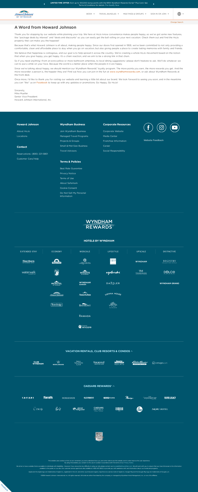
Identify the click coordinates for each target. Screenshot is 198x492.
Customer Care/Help (28, 158)
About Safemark (69, 183)
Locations (22, 136)
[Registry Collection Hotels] (169, 262)
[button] (44, 4)
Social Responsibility (114, 151)
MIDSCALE (85, 251)
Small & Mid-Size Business (73, 146)
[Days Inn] (56, 262)
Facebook (42, 82)
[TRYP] (113, 262)
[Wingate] (85, 273)
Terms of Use (67, 178)
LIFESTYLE (113, 251)
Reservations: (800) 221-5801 (32, 154)
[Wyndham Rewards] (99, 224)
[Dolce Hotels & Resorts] (169, 273)
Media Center (110, 136)
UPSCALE (141, 251)
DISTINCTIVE (169, 251)
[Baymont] (85, 305)
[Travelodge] (56, 305)
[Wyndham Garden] (85, 284)
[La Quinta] (85, 262)
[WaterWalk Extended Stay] (28, 273)
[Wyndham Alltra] (113, 305)
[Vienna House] (113, 295)
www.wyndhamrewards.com (125, 71)
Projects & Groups (69, 141)
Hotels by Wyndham (99, 240)
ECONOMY (57, 251)
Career (106, 146)
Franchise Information (114, 141)
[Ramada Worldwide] (85, 316)
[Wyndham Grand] (169, 284)
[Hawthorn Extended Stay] (28, 262)
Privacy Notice (68, 173)
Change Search (176, 22)
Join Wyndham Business (73, 131)
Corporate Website (113, 131)
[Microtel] (56, 284)
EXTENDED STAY (28, 251)
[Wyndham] (141, 262)
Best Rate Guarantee (71, 168)
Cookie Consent (68, 188)
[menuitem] (90, 14)
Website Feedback (154, 140)
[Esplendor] (113, 273)
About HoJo (23, 131)
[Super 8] (56, 273)
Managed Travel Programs (74, 136)
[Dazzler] (113, 284)
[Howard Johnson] (56, 295)
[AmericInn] (85, 295)
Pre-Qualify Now (112, 5)
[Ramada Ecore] (85, 327)
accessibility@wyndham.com (123, 466)
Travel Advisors (68, 151)
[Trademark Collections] (141, 273)
